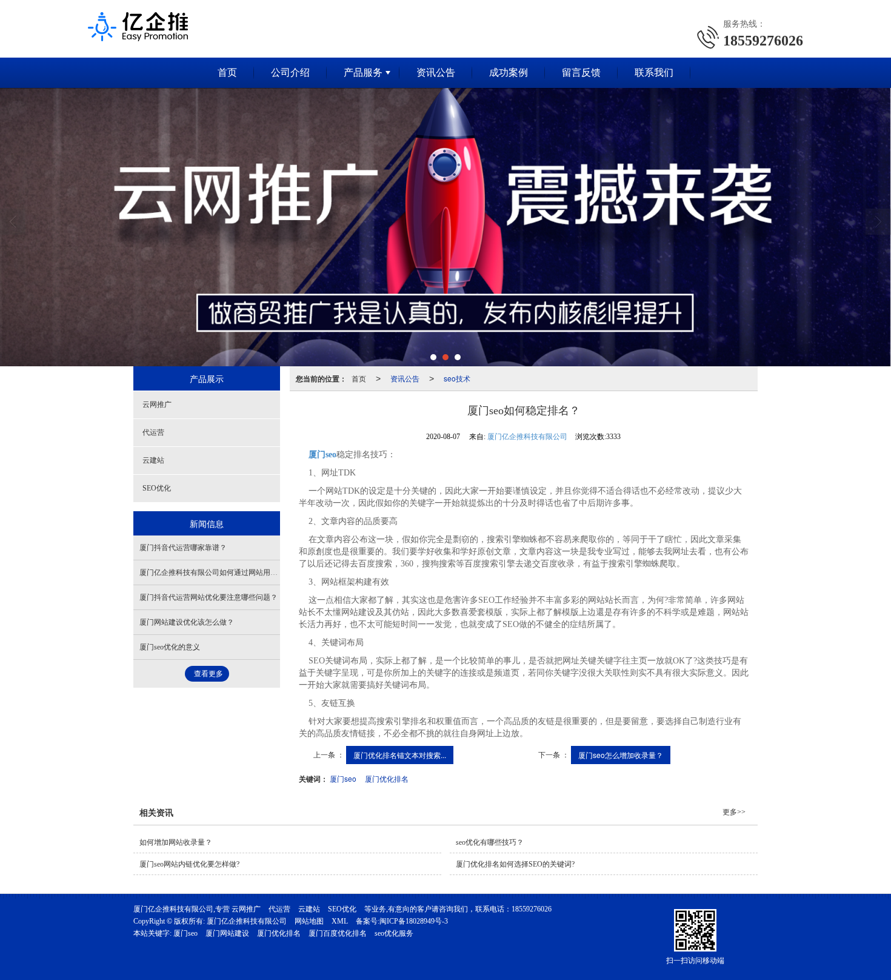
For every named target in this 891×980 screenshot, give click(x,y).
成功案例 (508, 72)
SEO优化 (156, 488)
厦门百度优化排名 (338, 933)
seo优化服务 (394, 933)
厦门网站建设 (227, 933)
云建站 (153, 460)
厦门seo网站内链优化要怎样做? (189, 864)
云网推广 (157, 404)
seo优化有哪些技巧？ (490, 842)
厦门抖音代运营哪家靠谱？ (183, 547)
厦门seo (343, 778)
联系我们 (654, 72)
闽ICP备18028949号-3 (413, 921)
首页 (227, 72)
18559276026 (532, 909)
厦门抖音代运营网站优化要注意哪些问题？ (208, 597)
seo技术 (457, 378)
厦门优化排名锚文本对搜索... (399, 755)
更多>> (734, 812)
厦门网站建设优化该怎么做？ (186, 622)
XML (340, 921)
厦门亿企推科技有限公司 (527, 436)
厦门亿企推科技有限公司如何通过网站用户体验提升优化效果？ (241, 572)
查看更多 (208, 674)
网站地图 (309, 921)
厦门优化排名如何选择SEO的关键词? (515, 864)
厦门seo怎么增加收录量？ (620, 755)
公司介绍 (290, 72)
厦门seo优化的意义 (169, 647)
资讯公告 (435, 72)
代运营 (153, 432)
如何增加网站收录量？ (175, 842)
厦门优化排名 (387, 778)
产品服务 (363, 72)
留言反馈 (581, 72)
